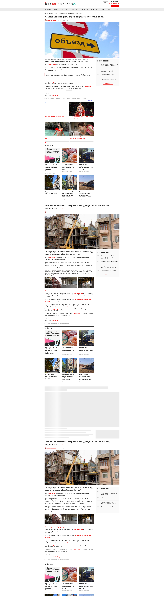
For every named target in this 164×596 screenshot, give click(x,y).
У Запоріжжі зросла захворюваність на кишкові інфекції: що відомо (68, 167)
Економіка (73, 9)
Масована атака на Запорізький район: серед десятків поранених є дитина (85, 194)
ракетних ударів (78, 293)
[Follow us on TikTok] (116, 3)
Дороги (56, 13)
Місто (56, 9)
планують (88, 86)
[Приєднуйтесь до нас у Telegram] (113, 3)
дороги (68, 98)
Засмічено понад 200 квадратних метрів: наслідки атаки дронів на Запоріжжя (68, 194)
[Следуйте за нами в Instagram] (111, 3)
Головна (48, 9)
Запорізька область (76, 98)
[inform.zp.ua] (50, 4)
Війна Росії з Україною (49, 98)
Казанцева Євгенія (51, 20)
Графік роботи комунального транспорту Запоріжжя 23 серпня (86, 167)
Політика (64, 9)
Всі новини (107, 83)
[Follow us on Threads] (118, 3)
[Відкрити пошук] (118, 9)
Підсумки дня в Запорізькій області (51, 192)
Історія (103, 9)
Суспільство (84, 9)
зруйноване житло (65, 323)
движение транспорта (60, 98)
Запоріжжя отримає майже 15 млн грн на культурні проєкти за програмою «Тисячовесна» (51, 168)
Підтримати (115, 5)
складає (66, 306)
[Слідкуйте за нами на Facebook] (109, 3)
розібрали (77, 313)
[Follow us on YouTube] (115, 3)
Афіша (110, 9)
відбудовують (56, 309)
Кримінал (94, 9)
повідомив (52, 257)
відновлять (55, 82)
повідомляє (52, 64)
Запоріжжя (84, 98)
